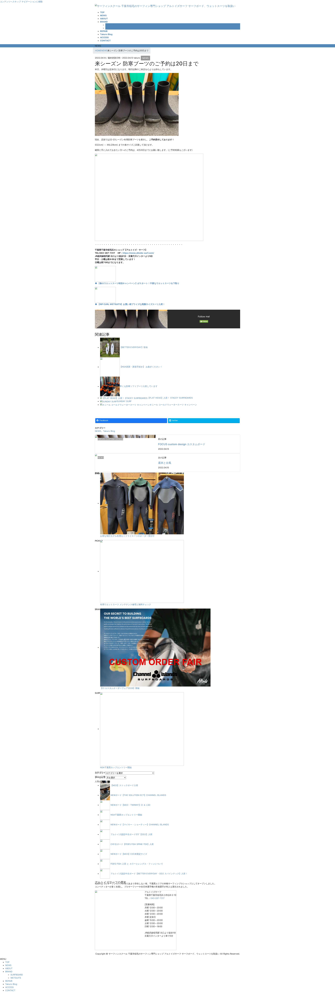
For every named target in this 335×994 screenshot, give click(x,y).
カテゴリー (100, 773)
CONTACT (10, 990)
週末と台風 (164, 462)
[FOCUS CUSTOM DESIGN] (96, 436)
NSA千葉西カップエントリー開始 (116, 767)
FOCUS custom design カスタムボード (181, 444)
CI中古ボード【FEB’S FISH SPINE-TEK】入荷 (132, 844)
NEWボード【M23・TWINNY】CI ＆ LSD (130, 805)
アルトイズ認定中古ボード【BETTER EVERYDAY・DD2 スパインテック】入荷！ (149, 873)
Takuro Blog (109, 431)
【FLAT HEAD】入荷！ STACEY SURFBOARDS (170, 398)
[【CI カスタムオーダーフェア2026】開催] (155, 647)
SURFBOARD (111, 25)
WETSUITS (110, 28)
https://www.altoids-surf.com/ (138, 253)
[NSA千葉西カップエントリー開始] (142, 728)
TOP (7, 962)
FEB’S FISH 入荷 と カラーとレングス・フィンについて (137, 863)
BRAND (8, 971)
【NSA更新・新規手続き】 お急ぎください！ (141, 367)
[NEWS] (96, 455)
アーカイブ (100, 777)
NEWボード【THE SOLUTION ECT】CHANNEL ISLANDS (138, 795)
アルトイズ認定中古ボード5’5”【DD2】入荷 (131, 834)
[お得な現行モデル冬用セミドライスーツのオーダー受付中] (142, 503)
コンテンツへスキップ (10, 1)
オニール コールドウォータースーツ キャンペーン (173, 404)
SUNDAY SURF (124, 401)
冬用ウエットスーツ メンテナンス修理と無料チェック (125, 604)
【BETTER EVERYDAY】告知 (134, 347)
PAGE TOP (325, 961)
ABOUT (8, 968)
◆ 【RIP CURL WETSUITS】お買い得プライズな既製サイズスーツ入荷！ (130, 304)
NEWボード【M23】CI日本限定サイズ (129, 854)
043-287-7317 (157, 898)
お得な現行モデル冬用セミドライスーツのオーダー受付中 (127, 536)
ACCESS (9, 987)
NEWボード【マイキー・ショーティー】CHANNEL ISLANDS (140, 824)
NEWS (145, 58)
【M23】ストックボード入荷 (124, 785)
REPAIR (8, 981)
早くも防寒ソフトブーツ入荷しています (138, 386)
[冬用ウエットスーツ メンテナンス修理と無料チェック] (142, 571)
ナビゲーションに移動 (32, 1)
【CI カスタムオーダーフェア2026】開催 (119, 688)
